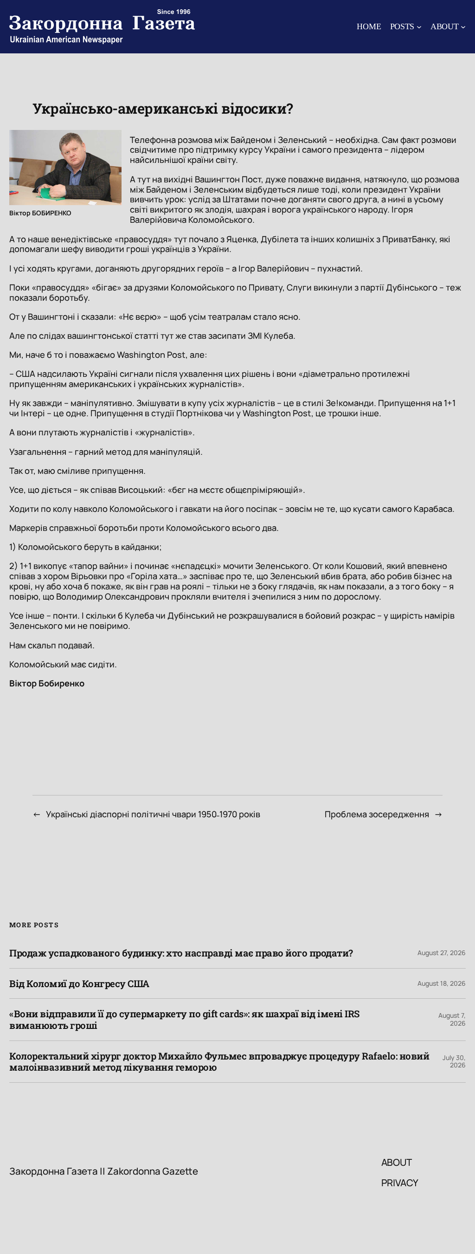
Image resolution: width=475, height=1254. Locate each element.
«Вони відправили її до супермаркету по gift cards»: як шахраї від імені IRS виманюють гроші (184, 1019)
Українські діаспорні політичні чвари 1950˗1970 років (153, 814)
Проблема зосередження (377, 814)
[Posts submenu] (419, 26)
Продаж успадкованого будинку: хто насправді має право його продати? (181, 953)
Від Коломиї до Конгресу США (79, 983)
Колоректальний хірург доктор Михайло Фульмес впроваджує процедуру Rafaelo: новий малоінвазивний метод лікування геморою (219, 1061)
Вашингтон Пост (228, 179)
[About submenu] (463, 26)
